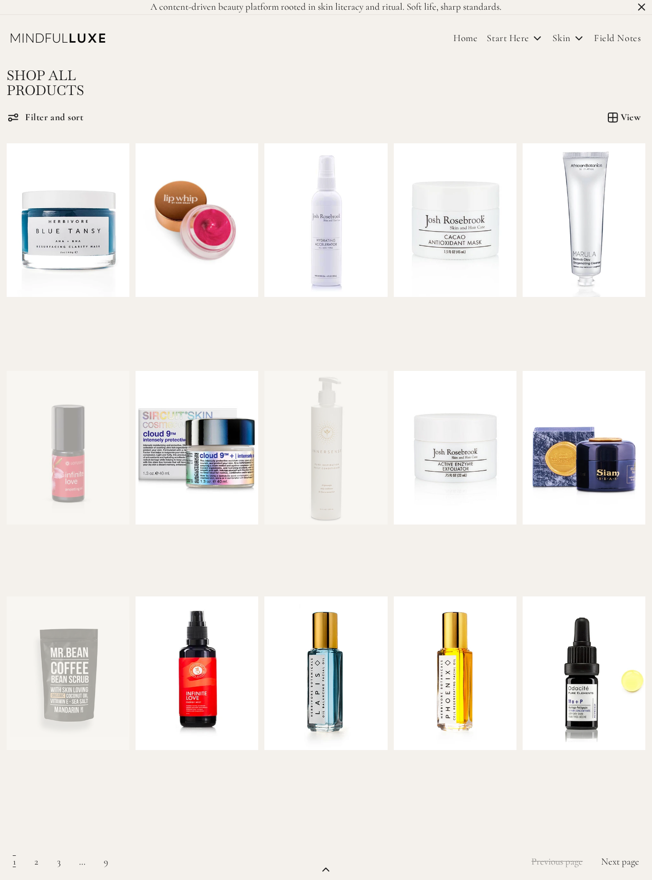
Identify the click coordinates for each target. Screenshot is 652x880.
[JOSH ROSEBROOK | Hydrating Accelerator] (325, 220)
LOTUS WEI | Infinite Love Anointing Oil (48, 550)
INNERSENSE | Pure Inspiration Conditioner (310, 550)
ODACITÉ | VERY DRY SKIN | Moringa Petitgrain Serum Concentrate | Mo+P (573, 781)
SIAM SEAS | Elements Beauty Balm (564, 550)
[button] (45, 117)
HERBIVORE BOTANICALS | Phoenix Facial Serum (450, 776)
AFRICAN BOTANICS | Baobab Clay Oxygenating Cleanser (568, 328)
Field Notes (617, 38)
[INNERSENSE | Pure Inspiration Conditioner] (325, 448)
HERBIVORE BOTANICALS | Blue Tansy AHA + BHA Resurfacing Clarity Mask (63, 328)
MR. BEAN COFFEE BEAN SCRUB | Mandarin (56, 776)
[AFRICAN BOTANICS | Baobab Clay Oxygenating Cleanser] (584, 220)
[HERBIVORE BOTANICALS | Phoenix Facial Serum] (455, 673)
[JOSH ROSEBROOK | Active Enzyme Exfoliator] (455, 448)
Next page (620, 861)
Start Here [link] (508, 38)
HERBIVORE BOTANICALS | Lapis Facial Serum (320, 776)
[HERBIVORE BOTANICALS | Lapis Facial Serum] (325, 673)
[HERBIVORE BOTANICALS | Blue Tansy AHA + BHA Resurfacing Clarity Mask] (68, 220)
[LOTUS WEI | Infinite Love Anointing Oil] (68, 448)
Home (465, 38)
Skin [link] (561, 38)
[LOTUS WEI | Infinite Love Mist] (197, 673)
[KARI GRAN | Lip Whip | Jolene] (197, 220)
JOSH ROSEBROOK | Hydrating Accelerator (307, 323)
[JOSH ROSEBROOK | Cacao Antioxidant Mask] (455, 220)
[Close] (641, 7)
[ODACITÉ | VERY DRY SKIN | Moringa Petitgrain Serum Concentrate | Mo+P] (584, 673)
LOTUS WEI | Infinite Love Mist (197, 771)
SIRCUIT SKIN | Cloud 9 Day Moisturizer (180, 550)
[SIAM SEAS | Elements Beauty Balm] (584, 448)
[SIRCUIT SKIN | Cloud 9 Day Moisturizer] (197, 448)
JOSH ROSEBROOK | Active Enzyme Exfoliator (442, 550)
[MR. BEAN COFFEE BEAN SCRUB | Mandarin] (68, 673)
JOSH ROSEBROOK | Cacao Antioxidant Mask (441, 323)
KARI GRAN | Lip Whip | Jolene (197, 318)
